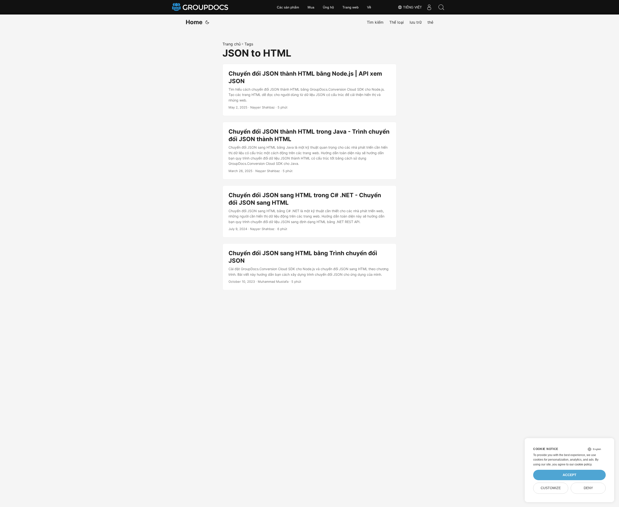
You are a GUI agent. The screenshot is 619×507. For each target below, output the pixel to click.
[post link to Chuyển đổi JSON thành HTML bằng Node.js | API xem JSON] (309, 90)
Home (194, 22)
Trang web (350, 7)
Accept (569, 475)
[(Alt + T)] (207, 22)
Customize (551, 488)
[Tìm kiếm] (441, 7)
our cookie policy (580, 464)
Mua (311, 7)
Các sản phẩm (288, 7)
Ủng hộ (328, 7)
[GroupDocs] (201, 7)
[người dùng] (429, 7)
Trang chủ (231, 44)
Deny (588, 488)
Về (369, 7)
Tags (248, 44)
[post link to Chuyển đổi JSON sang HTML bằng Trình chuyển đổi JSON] (309, 267)
